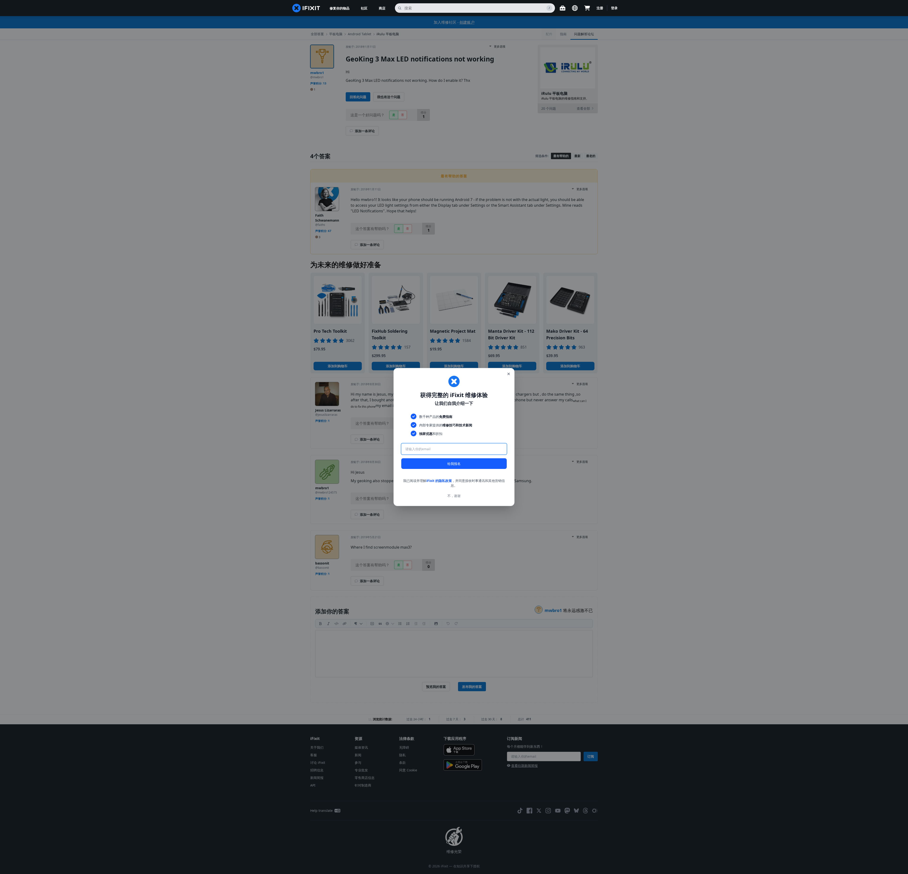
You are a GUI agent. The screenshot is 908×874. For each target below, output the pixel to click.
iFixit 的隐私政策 (439, 480)
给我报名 (454, 463)
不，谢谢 (454, 496)
